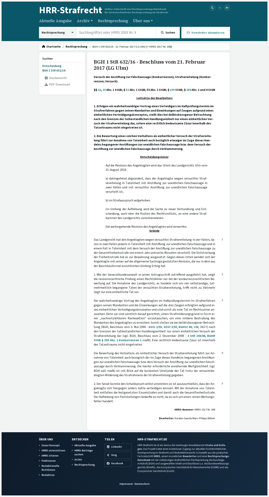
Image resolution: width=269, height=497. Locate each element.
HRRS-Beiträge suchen (83, 452)
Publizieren (49, 461)
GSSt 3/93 (170, 327)
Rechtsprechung (113, 21)
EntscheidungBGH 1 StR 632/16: (54, 68)
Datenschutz (142, 484)
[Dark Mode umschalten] (213, 8)
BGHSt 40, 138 (188, 327)
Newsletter (190, 456)
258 (188, 90)
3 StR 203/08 (196, 336)
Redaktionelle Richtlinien (50, 468)
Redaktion (48, 475)
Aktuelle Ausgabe (55, 21)
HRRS (157, 456)
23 (104, 90)
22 (99, 90)
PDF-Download (59, 84)
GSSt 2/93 (155, 327)
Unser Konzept (51, 445)
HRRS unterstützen (53, 450)
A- (220, 7)
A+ (227, 7)
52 (127, 90)
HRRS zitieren (50, 456)
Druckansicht (57, 78)
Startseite (53, 47)
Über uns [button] (141, 21)
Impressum (126, 484)
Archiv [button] (83, 21)
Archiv (78, 460)
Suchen (47, 58)
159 (172, 90)
